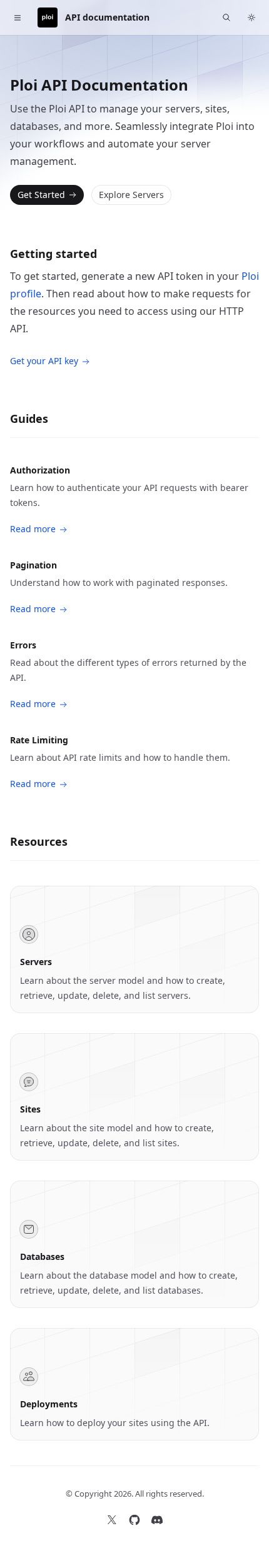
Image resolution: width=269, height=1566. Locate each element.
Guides (29, 418)
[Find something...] (226, 17)
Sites (30, 1109)
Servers (36, 962)
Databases (42, 1256)
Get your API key (44, 361)
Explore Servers (131, 195)
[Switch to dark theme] (251, 17)
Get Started (41, 195)
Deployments (49, 1404)
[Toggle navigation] (17, 17)
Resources (39, 841)
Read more (33, 529)
